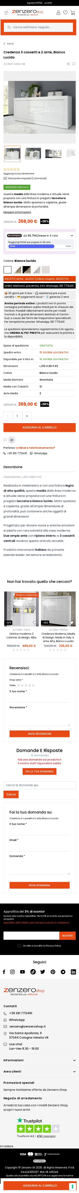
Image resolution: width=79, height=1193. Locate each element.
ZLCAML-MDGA (58, 630)
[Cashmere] (46, 269)
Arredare (6, 1146)
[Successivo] (35, 609)
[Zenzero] (39, 992)
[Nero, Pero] (27, 269)
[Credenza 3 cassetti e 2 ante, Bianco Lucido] (13, 154)
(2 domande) (39, 755)
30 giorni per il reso (20, 293)
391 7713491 (66, 286)
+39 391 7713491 (17, 453)
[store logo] (27, 13)
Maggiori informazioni (17, 212)
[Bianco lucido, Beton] (36, 269)
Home (10, 43)
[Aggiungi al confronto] (11, 440)
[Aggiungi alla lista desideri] (74, 64)
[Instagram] (13, 972)
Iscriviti (67, 935)
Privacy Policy (53, 945)
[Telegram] (63, 972)
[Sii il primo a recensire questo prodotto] (21, 650)
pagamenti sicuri (32, 297)
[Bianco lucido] (7, 269)
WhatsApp (17, 1020)
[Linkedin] (73, 972)
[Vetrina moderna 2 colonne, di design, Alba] (21, 609)
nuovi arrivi (22, 1110)
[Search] (9, 27)
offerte (37, 1090)
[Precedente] (8, 609)
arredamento (31, 1098)
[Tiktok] (33, 972)
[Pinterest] (53, 972)
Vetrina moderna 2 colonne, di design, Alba (21, 635)
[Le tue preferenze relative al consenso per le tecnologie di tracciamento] (72, 1186)
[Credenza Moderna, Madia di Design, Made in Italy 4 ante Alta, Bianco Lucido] (58, 609)
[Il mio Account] (58, 13)
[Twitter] (43, 971)
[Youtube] (23, 972)
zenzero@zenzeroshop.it (27, 1026)
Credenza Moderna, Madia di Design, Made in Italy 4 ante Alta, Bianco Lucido (58, 637)
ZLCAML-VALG (21, 630)
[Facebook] (4, 972)
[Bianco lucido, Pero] (17, 269)
